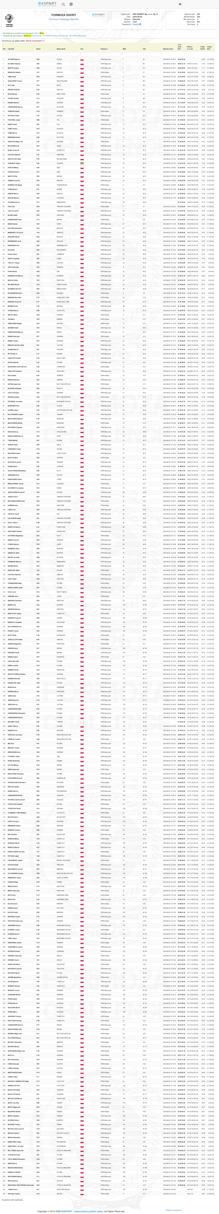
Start (36, 33)
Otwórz (136, 24)
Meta (42, 33)
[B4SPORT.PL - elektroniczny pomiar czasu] (71, 4)
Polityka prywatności (174, 1210)
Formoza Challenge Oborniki (63, 19)
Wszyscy (27, 35)
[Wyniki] (63, 4)
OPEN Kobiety (51, 35)
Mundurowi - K (38, 35)
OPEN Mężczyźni (79, 35)
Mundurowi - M (65, 35)
